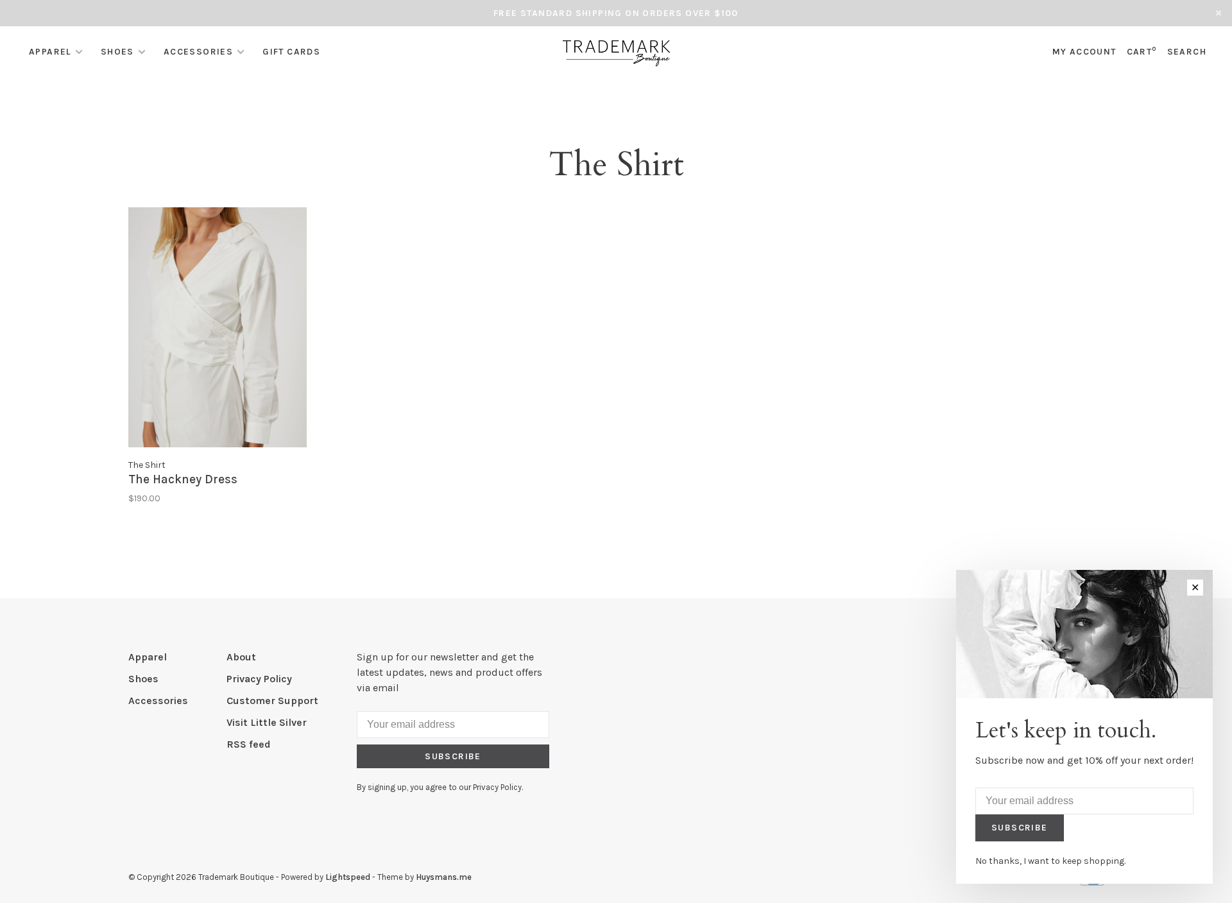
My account (1084, 51)
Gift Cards (291, 51)
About (241, 657)
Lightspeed (347, 877)
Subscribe (453, 756)
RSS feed (249, 744)
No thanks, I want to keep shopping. (1050, 861)
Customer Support (272, 700)
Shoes (117, 51)
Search (1186, 51)
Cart (1142, 51)
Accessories (198, 51)
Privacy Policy (259, 679)
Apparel (50, 51)
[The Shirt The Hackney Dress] (217, 329)
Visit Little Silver (267, 722)
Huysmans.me (444, 877)
